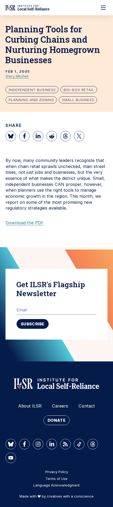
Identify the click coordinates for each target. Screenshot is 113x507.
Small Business (78, 100)
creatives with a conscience (70, 496)
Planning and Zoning (31, 100)
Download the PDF (25, 222)
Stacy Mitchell (17, 76)
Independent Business (32, 90)
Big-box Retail (79, 90)
